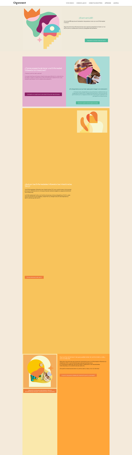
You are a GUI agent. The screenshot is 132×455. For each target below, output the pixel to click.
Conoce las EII (81, 3)
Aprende (108, 3)
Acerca (116, 3)
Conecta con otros (95, 3)
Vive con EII (70, 3)
